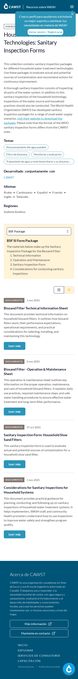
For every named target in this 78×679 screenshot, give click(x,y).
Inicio (23, 645)
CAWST (9, 177)
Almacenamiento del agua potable (26, 147)
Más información (36, 624)
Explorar (25, 650)
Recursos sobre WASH (40, 7)
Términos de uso (26, 666)
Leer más (15, 346)
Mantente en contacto (35, 633)
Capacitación (29, 660)
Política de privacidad (49, 666)
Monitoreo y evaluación (48, 154)
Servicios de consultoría (39, 655)
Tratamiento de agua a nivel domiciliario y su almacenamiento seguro (40, 161)
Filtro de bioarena (16, 154)
